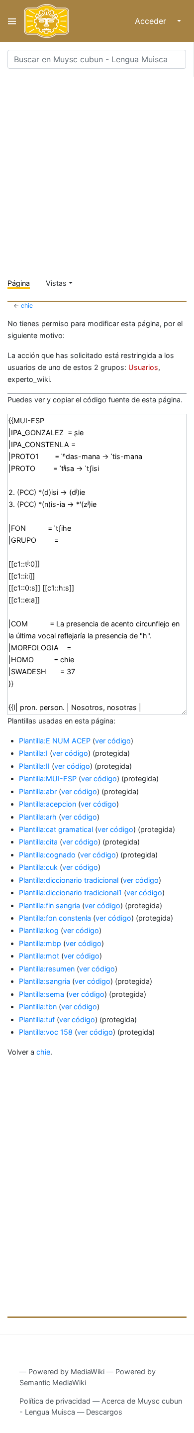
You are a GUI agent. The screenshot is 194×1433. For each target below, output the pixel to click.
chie (27, 305)
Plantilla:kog (39, 930)
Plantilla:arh (38, 817)
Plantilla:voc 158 (46, 1032)
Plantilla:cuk (38, 867)
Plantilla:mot (39, 956)
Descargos (104, 1412)
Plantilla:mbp (40, 943)
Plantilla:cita (38, 841)
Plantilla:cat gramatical (56, 829)
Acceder (150, 21)
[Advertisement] (97, 174)
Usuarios (143, 367)
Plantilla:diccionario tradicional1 (70, 892)
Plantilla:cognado (47, 854)
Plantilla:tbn (38, 1006)
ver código (113, 740)
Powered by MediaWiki (66, 1371)
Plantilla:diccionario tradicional (68, 880)
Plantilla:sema (41, 994)
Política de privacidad (55, 1401)
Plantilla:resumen (47, 968)
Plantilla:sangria (44, 981)
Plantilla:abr (38, 791)
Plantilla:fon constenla (55, 918)
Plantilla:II (34, 766)
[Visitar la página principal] (46, 21)
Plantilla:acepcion (47, 804)
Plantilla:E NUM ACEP (55, 740)
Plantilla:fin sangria (49, 905)
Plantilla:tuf (37, 1019)
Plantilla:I (33, 753)
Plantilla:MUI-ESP (48, 778)
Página (18, 283)
